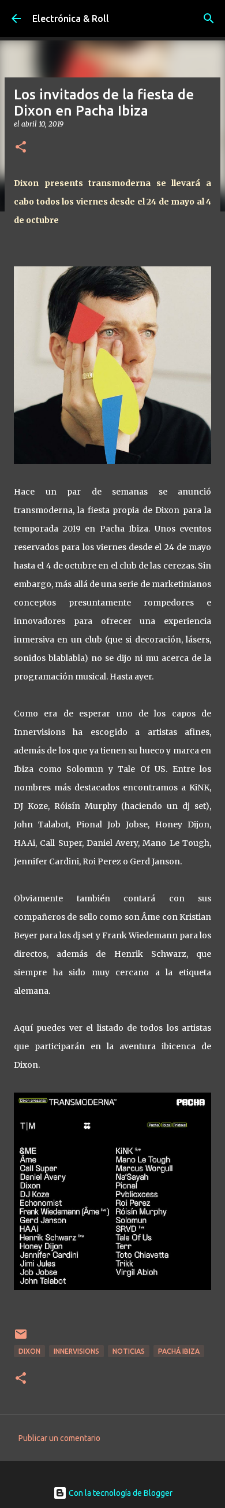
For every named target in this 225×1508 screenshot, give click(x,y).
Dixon (29, 1351)
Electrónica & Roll (70, 18)
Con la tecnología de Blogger (119, 1493)
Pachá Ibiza (179, 1351)
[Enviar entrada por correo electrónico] (21, 1338)
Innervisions (76, 1351)
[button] (21, 147)
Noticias (128, 1351)
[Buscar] (209, 18)
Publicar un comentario (59, 1438)
